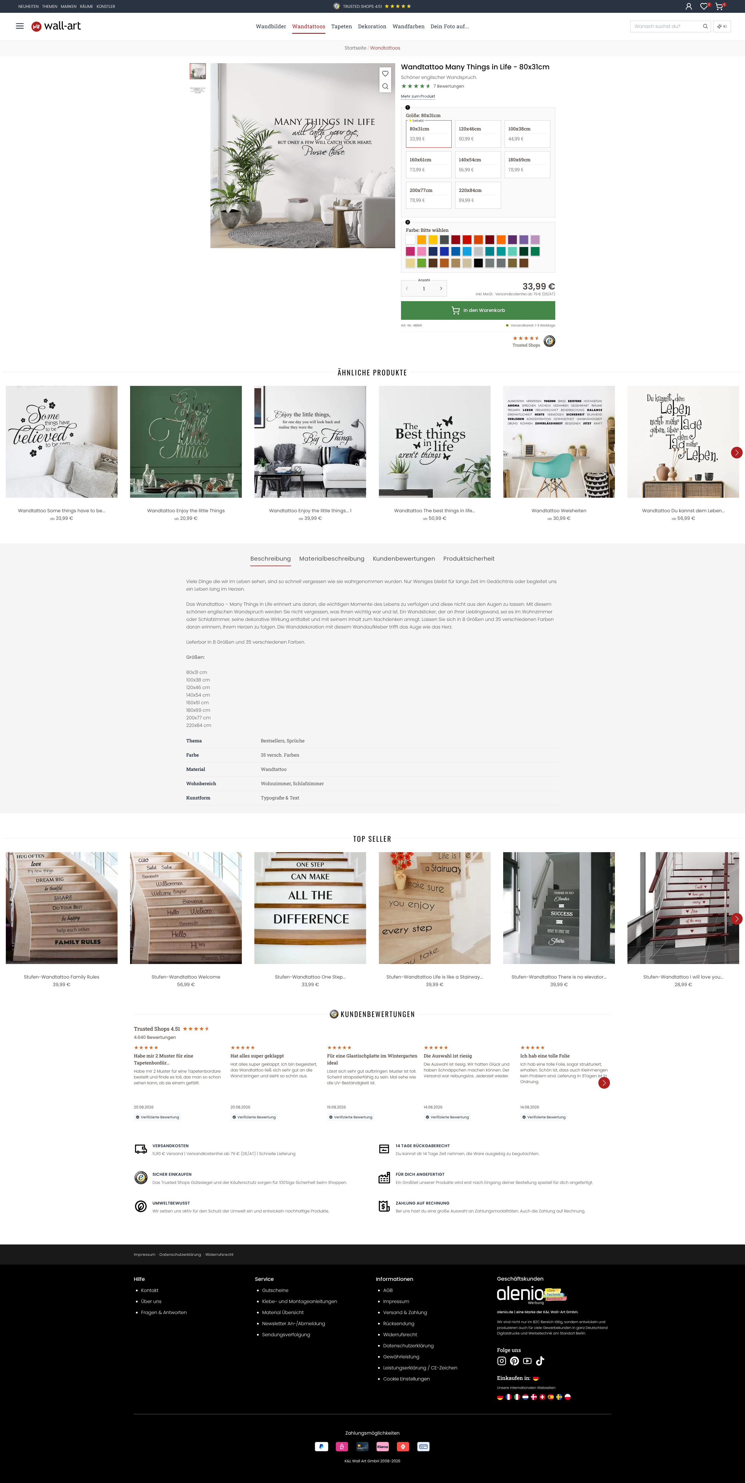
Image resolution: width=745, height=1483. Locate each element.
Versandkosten (170, 1146)
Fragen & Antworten (164, 1312)
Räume (86, 6)
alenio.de (505, 1312)
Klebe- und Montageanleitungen (299, 1301)
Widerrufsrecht (219, 1254)
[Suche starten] (705, 26)
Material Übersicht (283, 1312)
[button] (302, 155)
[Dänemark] (534, 1397)
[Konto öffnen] (688, 6)
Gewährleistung (401, 1356)
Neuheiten (28, 6)
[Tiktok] (540, 1361)
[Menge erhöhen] (441, 288)
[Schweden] (559, 1397)
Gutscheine (275, 1290)
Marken (69, 6)
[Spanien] (551, 1397)
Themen (49, 6)
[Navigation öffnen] (20, 26)
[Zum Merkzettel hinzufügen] (385, 73)
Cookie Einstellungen (406, 1379)
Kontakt (149, 1290)
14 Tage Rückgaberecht (423, 1146)
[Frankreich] (508, 1397)
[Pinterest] (514, 1361)
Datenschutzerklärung (180, 1254)
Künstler (106, 6)
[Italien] (517, 1397)
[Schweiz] (542, 1397)
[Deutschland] (500, 1397)
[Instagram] (501, 1361)
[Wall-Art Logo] (56, 26)
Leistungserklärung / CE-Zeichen (420, 1367)
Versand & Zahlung (405, 1312)
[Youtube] (527, 1361)
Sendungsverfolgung (286, 1334)
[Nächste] (737, 452)
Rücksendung (398, 1323)
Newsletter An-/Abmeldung (293, 1323)
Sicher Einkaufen (171, 1174)
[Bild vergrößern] (385, 86)
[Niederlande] (525, 1397)
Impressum (144, 1254)
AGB (388, 1290)
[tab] (270, 559)
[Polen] (568, 1397)
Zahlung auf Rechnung (423, 1203)
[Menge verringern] (406, 288)
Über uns (151, 1301)
